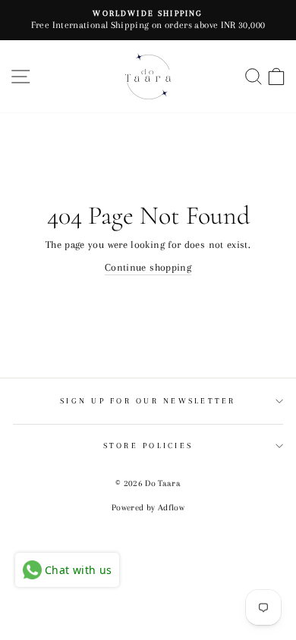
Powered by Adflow (148, 508)
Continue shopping (148, 267)
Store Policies (148, 445)
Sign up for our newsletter (148, 401)
